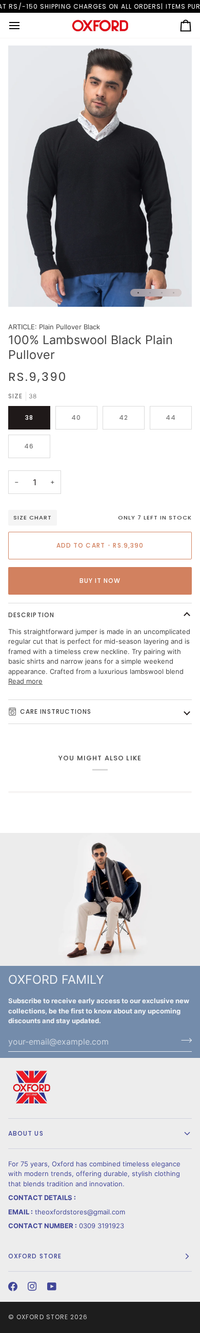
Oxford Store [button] (35, 1256)
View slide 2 (150, 292)
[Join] (183, 1040)
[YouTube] (51, 1286)
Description (31, 615)
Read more (25, 681)
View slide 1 (138, 292)
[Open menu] (23, 25)
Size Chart (32, 517)
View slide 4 (173, 292)
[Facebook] (12, 1286)
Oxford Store (42, 1317)
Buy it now (100, 580)
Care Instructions (55, 711)
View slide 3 (162, 292)
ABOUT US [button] (26, 1133)
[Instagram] (32, 1286)
